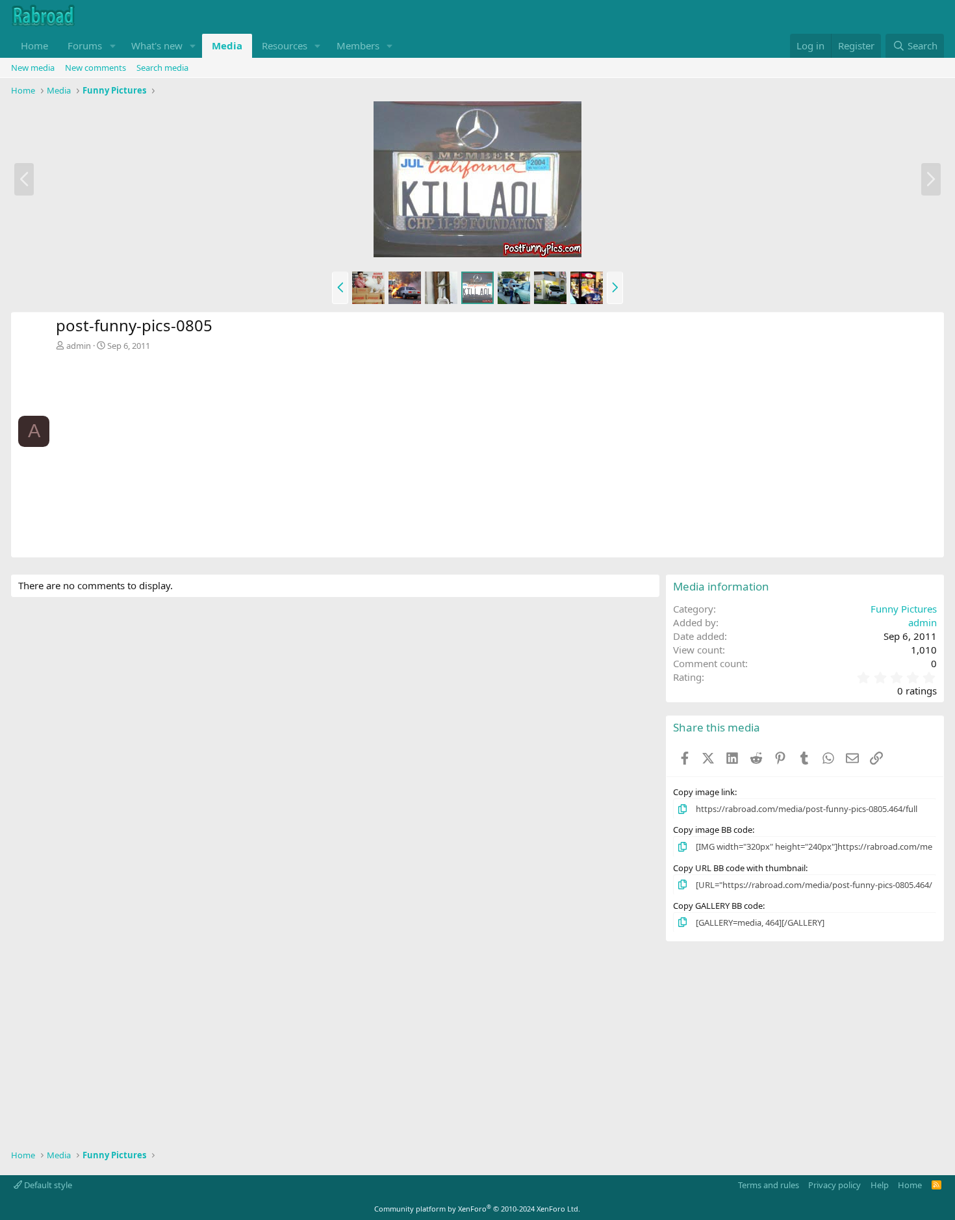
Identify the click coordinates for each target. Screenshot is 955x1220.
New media (33, 67)
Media (227, 45)
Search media (162, 67)
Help (880, 1185)
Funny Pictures (904, 608)
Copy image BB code (712, 829)
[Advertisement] (496, 449)
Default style (47, 1185)
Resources (284, 45)
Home (34, 45)
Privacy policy (834, 1185)
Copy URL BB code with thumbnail (739, 868)
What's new (157, 45)
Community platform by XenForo (477, 1209)
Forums (85, 45)
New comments (95, 67)
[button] (112, 46)
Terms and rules (768, 1185)
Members (358, 45)
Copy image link (704, 792)
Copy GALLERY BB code (718, 905)
